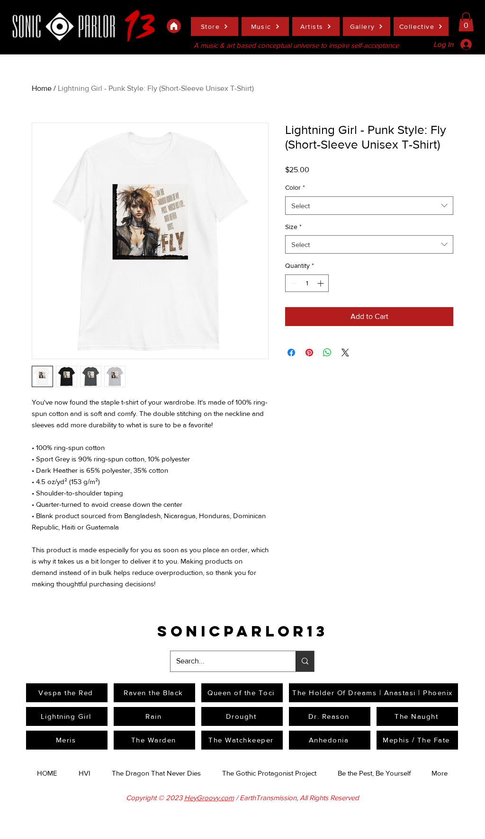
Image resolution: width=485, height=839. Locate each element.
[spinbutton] (306, 283)
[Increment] (321, 283)
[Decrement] (292, 283)
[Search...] (305, 661)
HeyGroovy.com (209, 798)
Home (42, 88)
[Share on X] (345, 352)
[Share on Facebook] (291, 352)
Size (293, 226)
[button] (466, 22)
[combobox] (369, 205)
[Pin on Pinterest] (309, 352)
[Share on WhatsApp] (327, 352)
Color (295, 187)
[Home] (174, 26)
